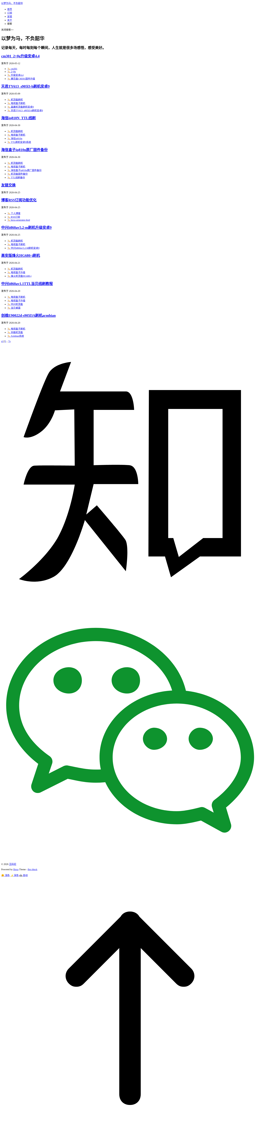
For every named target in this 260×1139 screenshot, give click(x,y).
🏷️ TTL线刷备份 (16, 177)
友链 (9, 16)
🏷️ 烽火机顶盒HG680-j (19, 276)
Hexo (16, 869)
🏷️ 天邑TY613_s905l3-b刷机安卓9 (25, 110)
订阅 (9, 13)
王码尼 (12, 864)
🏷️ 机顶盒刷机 (15, 99)
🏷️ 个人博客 (13, 213)
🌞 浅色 (5, 875)
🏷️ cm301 (12, 68)
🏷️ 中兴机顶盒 (15, 304)
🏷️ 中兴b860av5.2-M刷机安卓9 (23, 248)
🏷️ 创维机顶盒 (15, 332)
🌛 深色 (14, 875)
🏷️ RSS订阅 (13, 217)
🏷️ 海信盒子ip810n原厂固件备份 (24, 170)
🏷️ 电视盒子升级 (16, 272)
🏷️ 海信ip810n (14, 138)
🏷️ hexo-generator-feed (18, 220)
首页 (9, 9)
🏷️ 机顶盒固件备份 (17, 174)
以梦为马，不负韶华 (12, 3)
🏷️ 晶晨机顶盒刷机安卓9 (20, 107)
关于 (9, 20)
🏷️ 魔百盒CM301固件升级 (21, 78)
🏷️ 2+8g (11, 71)
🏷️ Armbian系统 (15, 336)
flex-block (32, 869)
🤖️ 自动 (23, 875)
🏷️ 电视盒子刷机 (16, 103)
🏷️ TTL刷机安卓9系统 (19, 142)
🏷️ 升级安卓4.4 (15, 75)
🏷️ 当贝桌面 (13, 308)
